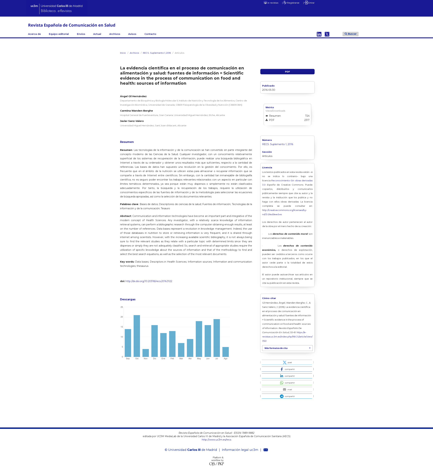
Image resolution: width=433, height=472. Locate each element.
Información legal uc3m (240, 450)
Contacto (150, 34)
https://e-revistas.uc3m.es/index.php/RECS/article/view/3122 (287, 336)
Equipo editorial (59, 34)
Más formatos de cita (276, 348)
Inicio (123, 52)
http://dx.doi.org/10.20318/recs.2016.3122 (149, 281)
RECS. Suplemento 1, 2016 (157, 52)
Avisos (132, 34)
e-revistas (272, 2)
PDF (287, 71)
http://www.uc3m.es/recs (216, 439)
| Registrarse (290, 2)
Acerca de (34, 34)
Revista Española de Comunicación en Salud (71, 25)
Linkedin (319, 34)
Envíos (81, 34)
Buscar (352, 33)
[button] (287, 362)
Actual (97, 34)
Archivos (114, 34)
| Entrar (309, 2)
